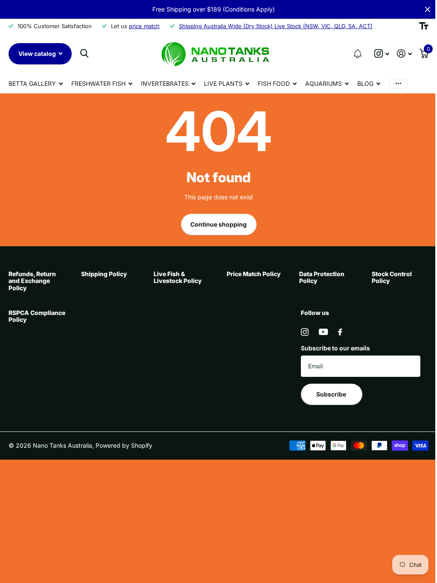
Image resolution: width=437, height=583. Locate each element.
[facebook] (340, 332)
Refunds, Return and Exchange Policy (32, 280)
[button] (357, 53)
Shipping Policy (104, 273)
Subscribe (331, 394)
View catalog (37, 53)
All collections (36, 83)
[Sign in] (404, 53)
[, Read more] (382, 53)
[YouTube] (323, 332)
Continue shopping (218, 224)
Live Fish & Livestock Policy (178, 277)
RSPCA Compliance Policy (37, 316)
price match (144, 26)
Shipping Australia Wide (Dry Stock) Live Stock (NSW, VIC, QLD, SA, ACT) (276, 26)
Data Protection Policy (321, 277)
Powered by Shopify (124, 445)
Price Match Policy (254, 273)
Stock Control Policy (392, 277)
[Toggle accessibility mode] (423, 26)
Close (427, 9)
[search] (84, 53)
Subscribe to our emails (335, 348)
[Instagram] (305, 332)
